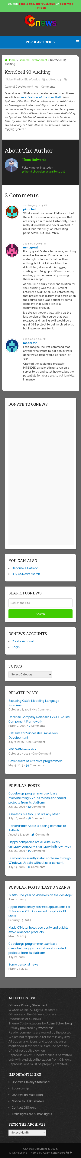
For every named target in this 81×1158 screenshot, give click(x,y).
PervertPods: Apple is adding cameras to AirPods (37, 828)
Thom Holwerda (34, 160)
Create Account (23, 641)
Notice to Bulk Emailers (28, 1101)
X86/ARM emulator (22, 749)
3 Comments (47, 86)
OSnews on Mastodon (27, 1095)
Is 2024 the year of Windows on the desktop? (40, 895)
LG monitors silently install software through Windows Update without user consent (39, 860)
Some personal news (23, 964)
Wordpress (45, 1028)
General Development (33, 60)
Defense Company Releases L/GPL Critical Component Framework (39, 719)
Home (11, 60)
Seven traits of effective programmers (35, 761)
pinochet (29, 209)
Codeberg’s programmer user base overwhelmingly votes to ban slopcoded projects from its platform (37, 798)
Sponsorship (20, 1088)
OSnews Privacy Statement (27, 1005)
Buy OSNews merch (26, 574)
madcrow (30, 343)
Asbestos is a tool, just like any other (34, 814)
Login (16, 647)
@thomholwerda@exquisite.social (43, 171)
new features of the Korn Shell (41, 97)
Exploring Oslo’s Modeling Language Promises (33, 703)
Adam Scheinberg (59, 1023)
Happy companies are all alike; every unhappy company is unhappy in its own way (39, 844)
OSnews (28, 1148)
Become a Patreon (25, 568)
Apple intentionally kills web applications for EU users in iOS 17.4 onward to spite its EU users (39, 911)
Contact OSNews (24, 1107)
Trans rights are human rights (32, 1114)
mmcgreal (30, 247)
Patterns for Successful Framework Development (33, 735)
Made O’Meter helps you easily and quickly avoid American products (38, 930)
